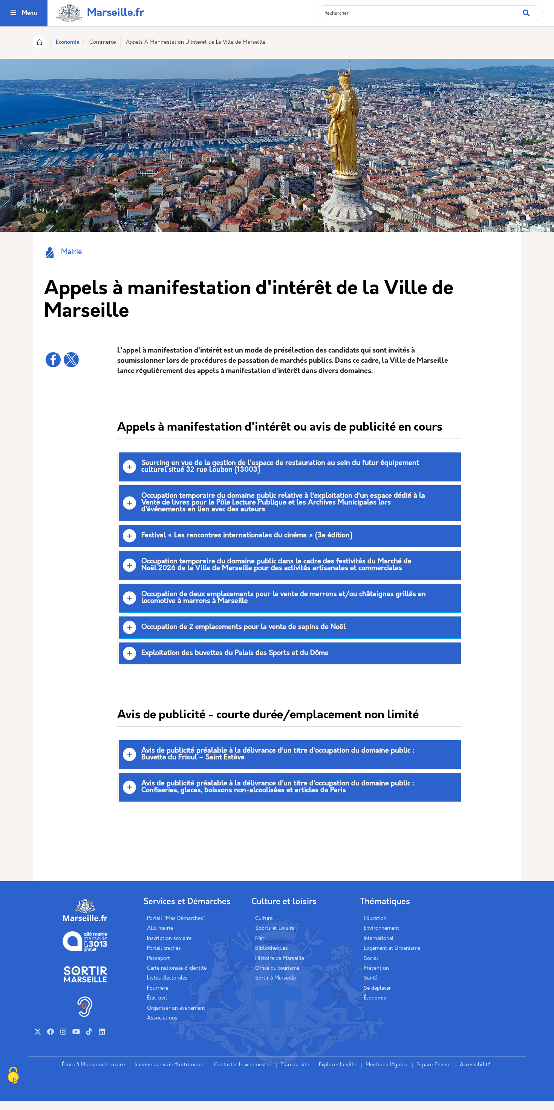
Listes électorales (167, 978)
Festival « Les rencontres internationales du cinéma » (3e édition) (246, 535)
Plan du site (294, 1064)
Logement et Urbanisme (392, 948)
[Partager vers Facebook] (53, 359)
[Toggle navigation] (13, 13)
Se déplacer (377, 988)
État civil (157, 998)
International (378, 938)
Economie (68, 42)
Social (371, 958)
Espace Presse (433, 1064)
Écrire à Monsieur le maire (93, 1064)
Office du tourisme (277, 968)
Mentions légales (386, 1064)
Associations (162, 1018)
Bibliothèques (271, 948)
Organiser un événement (176, 1008)
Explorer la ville (337, 1064)
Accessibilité (475, 1064)
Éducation (375, 918)
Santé (370, 978)
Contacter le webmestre (242, 1064)
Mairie (71, 252)
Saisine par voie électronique (169, 1064)
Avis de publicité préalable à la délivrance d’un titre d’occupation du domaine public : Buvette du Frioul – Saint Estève (278, 754)
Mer (259, 938)
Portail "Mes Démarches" (176, 918)
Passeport (158, 958)
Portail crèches (164, 948)
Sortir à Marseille (275, 978)
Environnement (381, 928)
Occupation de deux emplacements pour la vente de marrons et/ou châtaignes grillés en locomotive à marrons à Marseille (283, 598)
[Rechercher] (532, 9)
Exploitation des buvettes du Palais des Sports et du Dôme (235, 653)
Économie (375, 998)
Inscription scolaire (169, 938)
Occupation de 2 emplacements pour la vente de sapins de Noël (243, 627)
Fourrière (157, 988)
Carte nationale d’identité (177, 968)
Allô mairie (160, 928)
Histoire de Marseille (279, 958)
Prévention (376, 968)
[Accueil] (39, 43)
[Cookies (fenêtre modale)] (13, 1076)
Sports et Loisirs (274, 928)
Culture (263, 918)
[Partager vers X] (71, 359)
